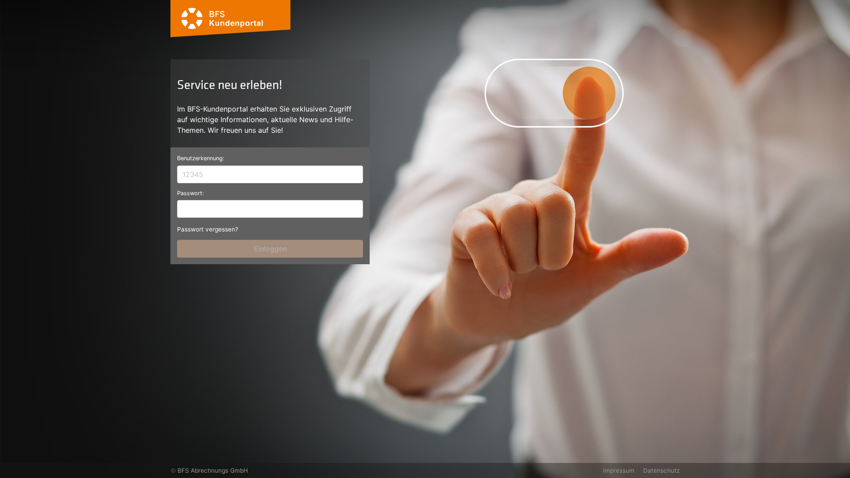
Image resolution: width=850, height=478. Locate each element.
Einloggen (270, 248)
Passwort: (190, 193)
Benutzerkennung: (200, 158)
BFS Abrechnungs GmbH (213, 470)
